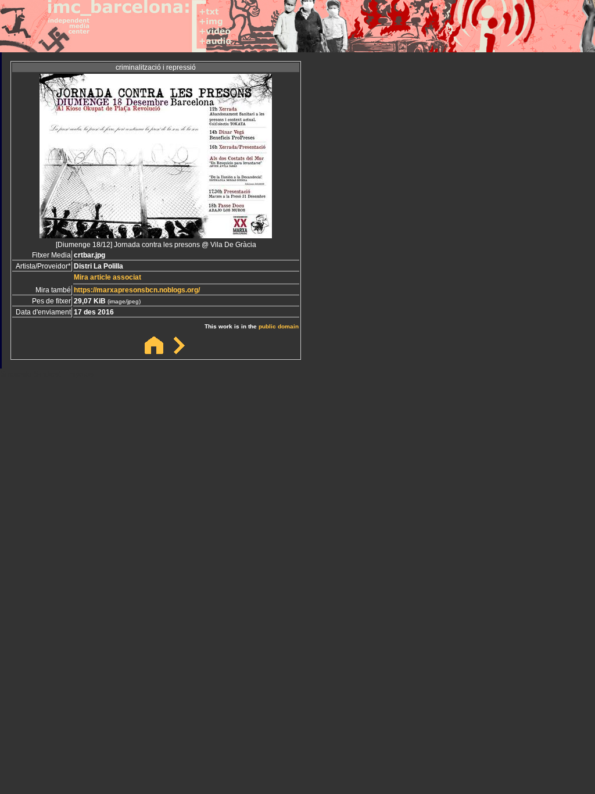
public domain (279, 326)
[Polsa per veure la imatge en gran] (156, 235)
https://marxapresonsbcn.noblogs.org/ (137, 290)
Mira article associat (107, 277)
